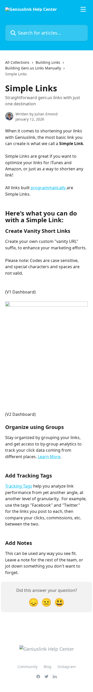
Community (27, 666)
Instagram (67, 666)
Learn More (49, 456)
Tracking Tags (18, 486)
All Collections (17, 62)
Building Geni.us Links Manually (33, 68)
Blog (47, 666)
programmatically (49, 187)
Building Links (48, 62)
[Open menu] (83, 9)
